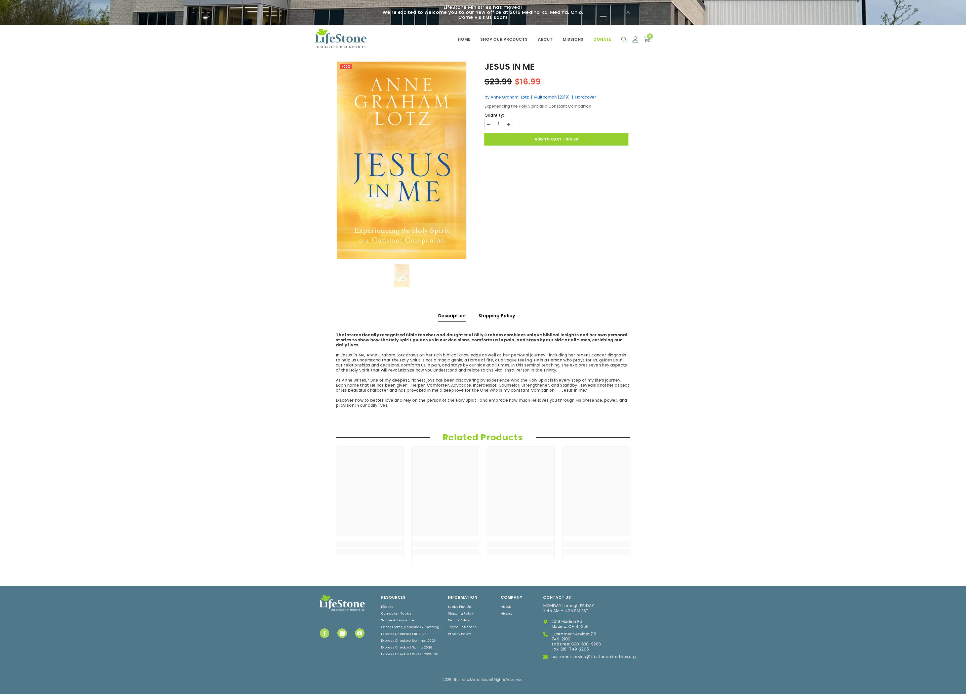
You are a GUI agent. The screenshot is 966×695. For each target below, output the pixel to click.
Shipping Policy (496, 315)
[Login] (635, 39)
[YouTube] (360, 633)
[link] (370, 544)
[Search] (624, 39)
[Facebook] (324, 633)
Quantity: (494, 115)
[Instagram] (342, 633)
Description (452, 315)
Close (628, 12)
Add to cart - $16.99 (556, 139)
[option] (402, 160)
